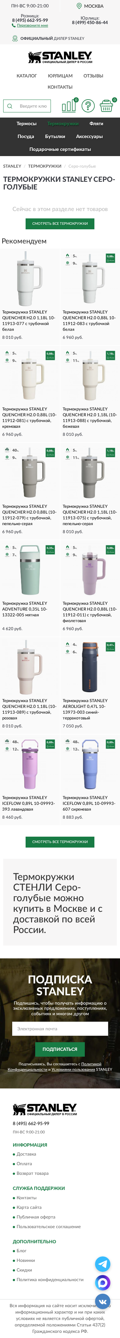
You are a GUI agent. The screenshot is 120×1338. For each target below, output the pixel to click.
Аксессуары (89, 136)
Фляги (96, 123)
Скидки (24, 1270)
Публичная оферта (36, 1217)
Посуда (26, 136)
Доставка (26, 1154)
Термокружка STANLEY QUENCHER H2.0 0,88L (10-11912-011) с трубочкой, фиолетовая (90, 612)
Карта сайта (29, 1207)
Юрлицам (60, 76)
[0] (106, 105)
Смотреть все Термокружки (60, 223)
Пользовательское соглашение (49, 1227)
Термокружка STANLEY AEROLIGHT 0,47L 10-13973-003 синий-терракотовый (85, 709)
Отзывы (93, 76)
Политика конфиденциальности (50, 1280)
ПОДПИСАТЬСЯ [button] (60, 1049)
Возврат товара (33, 1174)
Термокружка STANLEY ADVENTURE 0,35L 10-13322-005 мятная (24, 609)
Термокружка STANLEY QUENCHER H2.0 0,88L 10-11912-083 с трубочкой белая (89, 321)
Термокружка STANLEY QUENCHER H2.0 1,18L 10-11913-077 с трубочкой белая (28, 321)
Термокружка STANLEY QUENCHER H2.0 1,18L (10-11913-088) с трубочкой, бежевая (90, 418)
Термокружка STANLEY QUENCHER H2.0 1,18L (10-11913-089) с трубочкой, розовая (29, 709)
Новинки (26, 1261)
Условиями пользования (73, 1069)
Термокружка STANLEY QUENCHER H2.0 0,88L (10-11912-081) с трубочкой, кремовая (29, 418)
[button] (30, 25)
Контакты (60, 87)
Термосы (26, 123)
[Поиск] (9, 106)
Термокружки (63, 123)
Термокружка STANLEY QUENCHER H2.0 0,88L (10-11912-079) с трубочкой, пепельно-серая (29, 515)
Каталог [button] (27, 76)
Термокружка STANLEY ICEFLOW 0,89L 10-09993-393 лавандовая (28, 804)
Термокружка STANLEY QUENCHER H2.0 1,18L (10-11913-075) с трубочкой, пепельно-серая (90, 515)
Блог (22, 1251)
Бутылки (55, 136)
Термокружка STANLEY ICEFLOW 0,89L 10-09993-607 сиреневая (89, 804)
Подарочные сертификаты (60, 149)
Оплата (24, 1164)
